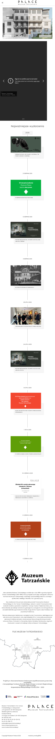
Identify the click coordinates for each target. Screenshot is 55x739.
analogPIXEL (37, 736)
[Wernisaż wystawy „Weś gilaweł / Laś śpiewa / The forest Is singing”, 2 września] (27, 153)
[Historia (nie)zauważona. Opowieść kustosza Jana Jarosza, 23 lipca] (27, 367)
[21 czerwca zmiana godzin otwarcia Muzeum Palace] (27, 452)
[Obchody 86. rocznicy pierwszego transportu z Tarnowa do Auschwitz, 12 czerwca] (27, 495)
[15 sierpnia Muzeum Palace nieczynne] (27, 196)
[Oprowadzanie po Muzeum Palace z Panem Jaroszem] (27, 324)
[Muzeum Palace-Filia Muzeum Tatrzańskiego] (27, 3)
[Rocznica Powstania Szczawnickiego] (27, 282)
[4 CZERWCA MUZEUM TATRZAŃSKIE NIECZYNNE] (27, 538)
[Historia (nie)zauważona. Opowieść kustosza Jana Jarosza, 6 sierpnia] (27, 238)
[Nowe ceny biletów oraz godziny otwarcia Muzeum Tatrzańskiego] (27, 409)
